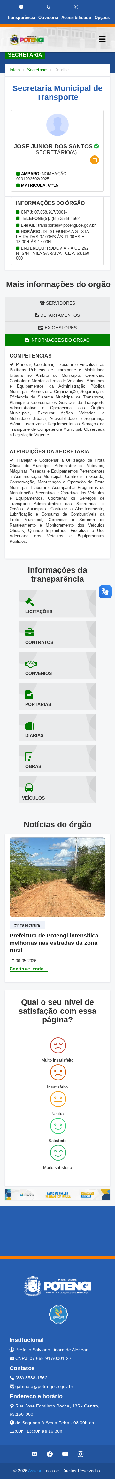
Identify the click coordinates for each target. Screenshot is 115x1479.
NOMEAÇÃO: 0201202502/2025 (42, 176)
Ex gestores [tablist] (60, 327)
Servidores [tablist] (60, 303)
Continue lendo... (29, 968)
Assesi (34, 1470)
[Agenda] (94, 160)
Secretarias (38, 69)
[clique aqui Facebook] (50, 1454)
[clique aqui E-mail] (34, 1454)
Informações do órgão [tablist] (59, 340)
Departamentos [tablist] (59, 315)
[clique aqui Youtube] (65, 1454)
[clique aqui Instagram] (80, 1454)
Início (15, 69)
